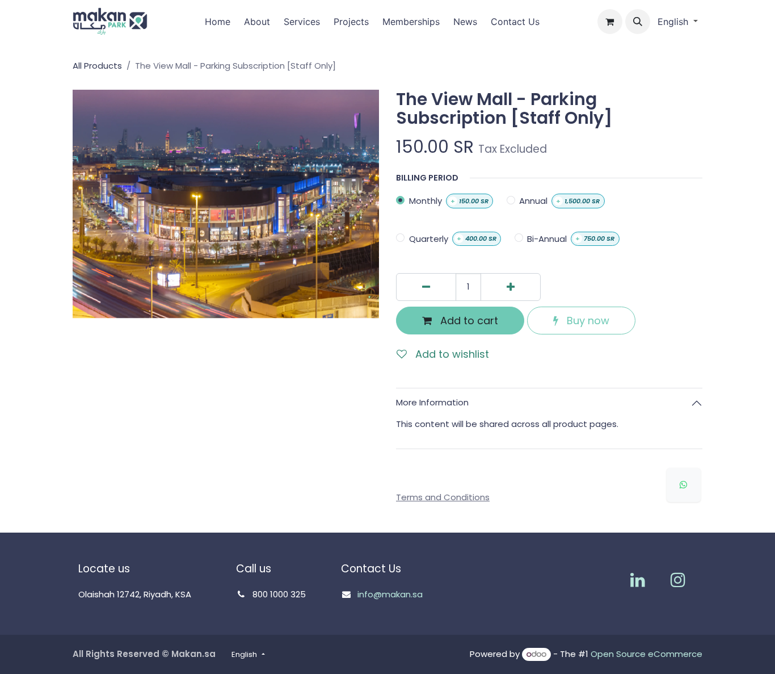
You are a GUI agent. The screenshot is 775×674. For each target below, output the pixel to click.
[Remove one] (426, 287)
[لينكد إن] (638, 580)
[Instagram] (678, 580)
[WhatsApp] (684, 485)
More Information (432, 402)
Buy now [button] (586, 320)
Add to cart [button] (467, 320)
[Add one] (511, 287)
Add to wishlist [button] (450, 354)
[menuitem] (217, 21)
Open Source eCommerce (646, 654)
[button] (637, 21)
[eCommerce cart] (609, 21)
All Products (97, 66)
